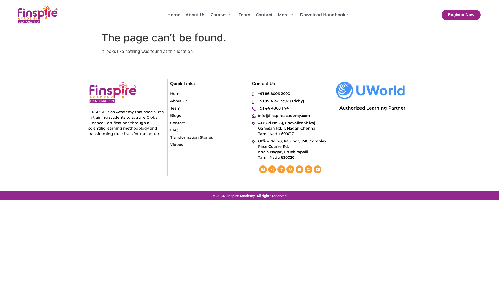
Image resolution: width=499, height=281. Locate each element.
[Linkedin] (281, 169)
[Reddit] (308, 169)
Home (173, 14)
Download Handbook (322, 14)
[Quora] (290, 169)
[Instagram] (272, 169)
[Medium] (299, 169)
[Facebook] (263, 169)
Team (245, 14)
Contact (264, 14)
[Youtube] (317, 169)
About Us (195, 14)
